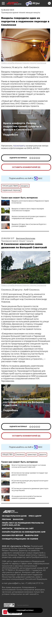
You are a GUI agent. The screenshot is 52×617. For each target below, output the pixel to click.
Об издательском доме (14, 516)
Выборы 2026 (31, 535)
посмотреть (19, 146)
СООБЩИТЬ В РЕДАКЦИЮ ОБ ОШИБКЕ (20, 539)
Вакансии (18, 519)
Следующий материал (25, 610)
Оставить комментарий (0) (26, 167)
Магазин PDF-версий (12, 535)
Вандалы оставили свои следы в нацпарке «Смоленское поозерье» (28, 210)
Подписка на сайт (24, 528)
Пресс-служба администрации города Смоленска (23, 63)
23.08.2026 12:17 (7, 238)
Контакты (7, 528)
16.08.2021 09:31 (7, 10)
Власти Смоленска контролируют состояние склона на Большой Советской (25, 402)
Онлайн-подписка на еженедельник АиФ (23, 532)
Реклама (6, 519)
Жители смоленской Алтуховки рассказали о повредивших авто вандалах (29, 217)
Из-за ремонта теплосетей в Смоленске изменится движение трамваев (27, 497)
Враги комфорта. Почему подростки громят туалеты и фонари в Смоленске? (22, 126)
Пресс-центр (35, 516)
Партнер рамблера (23, 605)
